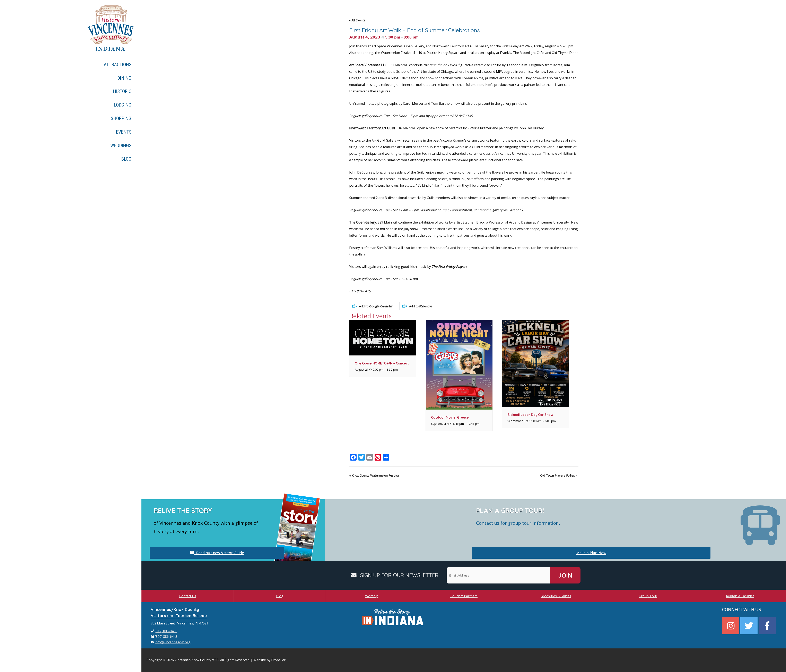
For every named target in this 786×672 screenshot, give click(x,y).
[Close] (447, 287)
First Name (342, 334)
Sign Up (393, 375)
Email (338, 314)
